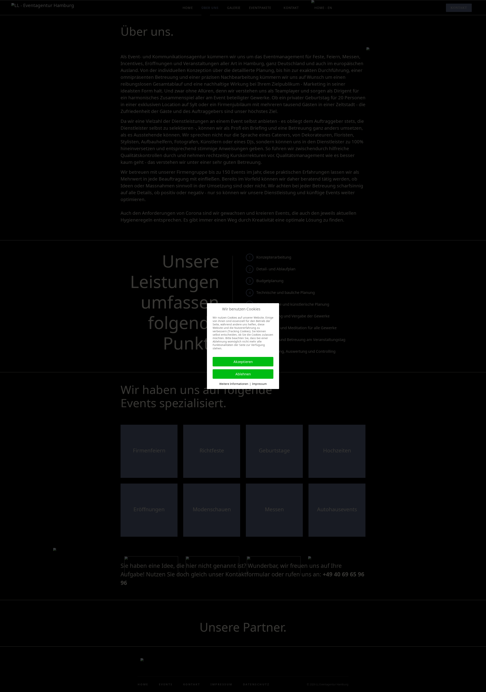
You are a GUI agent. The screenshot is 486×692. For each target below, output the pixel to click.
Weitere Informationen (233, 384)
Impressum (259, 384)
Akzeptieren (243, 361)
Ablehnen (243, 374)
